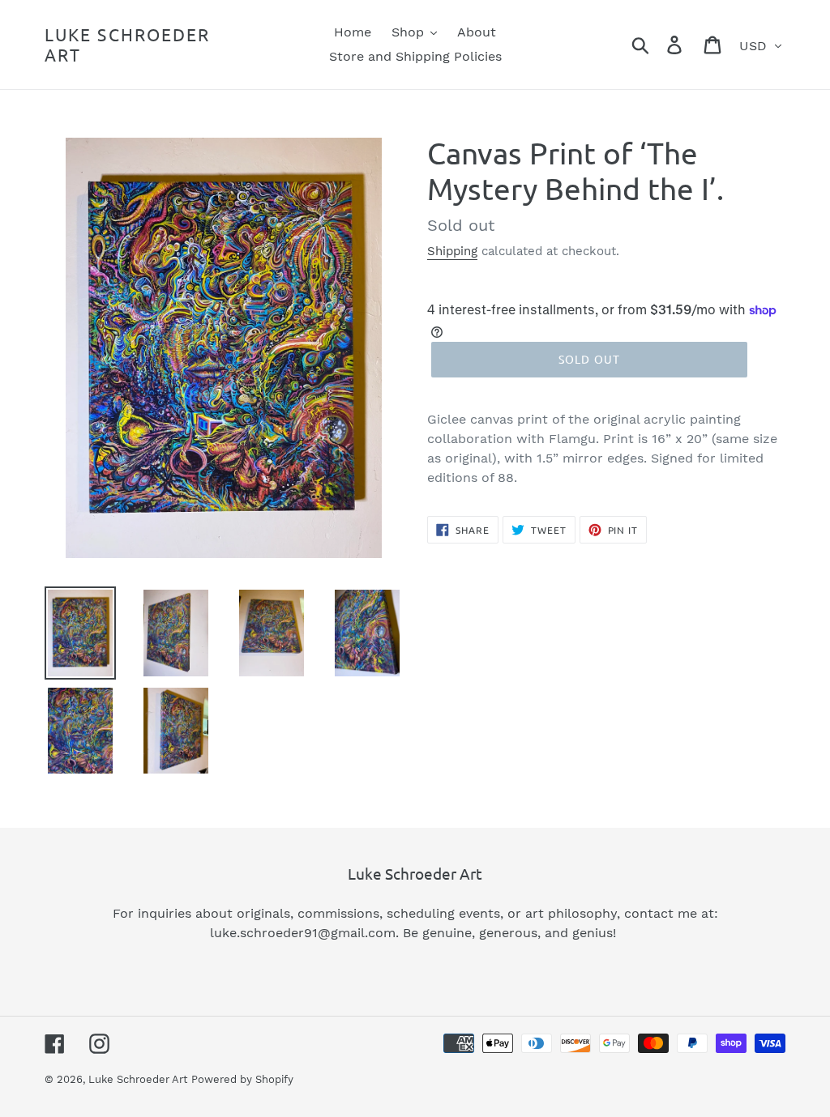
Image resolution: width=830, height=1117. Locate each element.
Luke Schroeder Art (127, 44)
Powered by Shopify (242, 1079)
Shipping (452, 251)
